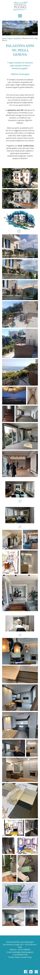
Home (4, 38)
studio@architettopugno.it (23, 952)
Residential (17, 38)
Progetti (9, 38)
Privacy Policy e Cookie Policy (20, 957)
